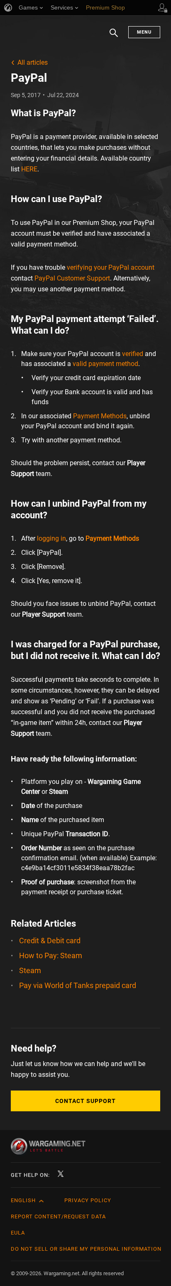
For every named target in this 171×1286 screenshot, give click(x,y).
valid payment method (105, 364)
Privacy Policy (87, 1200)
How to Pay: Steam (50, 955)
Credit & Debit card (50, 940)
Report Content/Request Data (58, 1216)
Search (113, 37)
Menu (144, 32)
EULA (18, 1233)
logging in (51, 538)
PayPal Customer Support (72, 278)
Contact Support (85, 1101)
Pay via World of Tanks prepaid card (77, 985)
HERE (29, 169)
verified (132, 354)
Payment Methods (100, 416)
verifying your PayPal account (110, 267)
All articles (32, 62)
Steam (30, 970)
